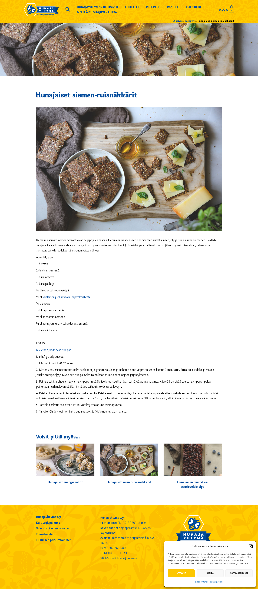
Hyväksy (181, 573)
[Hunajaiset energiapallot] (65, 459)
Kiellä (210, 573)
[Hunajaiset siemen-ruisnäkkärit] (129, 459)
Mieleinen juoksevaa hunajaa (53, 350)
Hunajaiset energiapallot (65, 482)
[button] (251, 546)
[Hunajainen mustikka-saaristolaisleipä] (193, 459)
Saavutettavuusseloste (52, 528)
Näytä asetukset (239, 573)
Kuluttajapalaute (48, 523)
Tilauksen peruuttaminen (53, 540)
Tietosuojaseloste (216, 581)
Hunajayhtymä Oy (48, 517)
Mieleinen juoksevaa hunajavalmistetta (66, 297)
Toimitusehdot (46, 534)
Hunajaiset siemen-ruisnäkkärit (129, 482)
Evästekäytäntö (201, 581)
